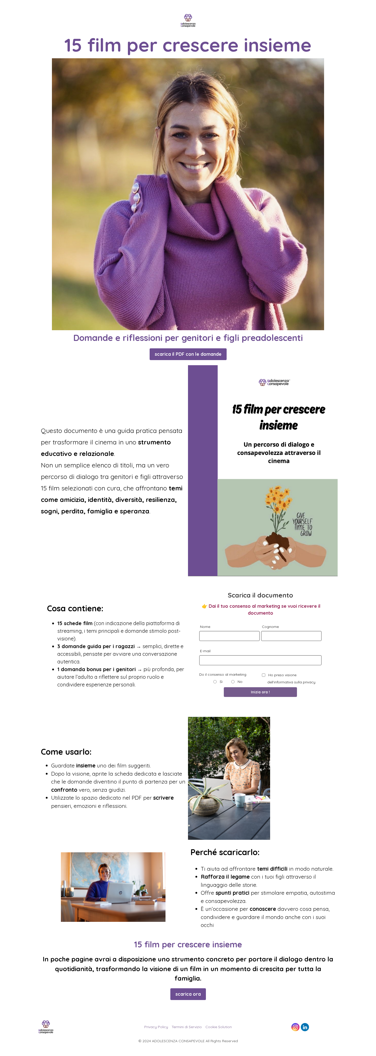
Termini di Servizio (187, 1027)
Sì (221, 681)
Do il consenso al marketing (222, 674)
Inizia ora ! (260, 692)
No (239, 681)
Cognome (270, 626)
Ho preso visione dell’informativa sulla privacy (291, 678)
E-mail (205, 651)
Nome (205, 626)
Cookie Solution (218, 1027)
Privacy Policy (156, 1027)
